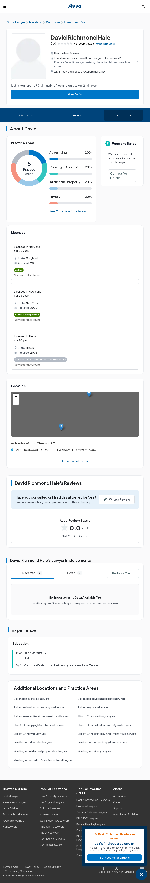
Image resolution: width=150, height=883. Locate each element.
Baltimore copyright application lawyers (101, 698)
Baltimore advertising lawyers (31, 698)
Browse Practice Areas (16, 814)
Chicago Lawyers (50, 808)
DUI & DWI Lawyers (87, 818)
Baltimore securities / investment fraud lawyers (42, 716)
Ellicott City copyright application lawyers (39, 725)
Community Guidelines (18, 871)
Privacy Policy (31, 866)
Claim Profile (75, 94)
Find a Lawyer (11, 796)
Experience (123, 115)
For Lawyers (10, 826)
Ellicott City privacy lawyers (30, 733)
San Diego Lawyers (51, 844)
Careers (118, 802)
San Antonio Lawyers (52, 838)
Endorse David (122, 573)
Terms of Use (10, 866)
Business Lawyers (86, 806)
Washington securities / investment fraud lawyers (43, 760)
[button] (89, 394)
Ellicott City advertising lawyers (96, 716)
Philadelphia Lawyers (52, 826)
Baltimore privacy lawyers (93, 707)
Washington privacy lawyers (94, 751)
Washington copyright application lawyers (103, 742)
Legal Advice (10, 808)
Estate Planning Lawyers (90, 824)
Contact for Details (118, 175)
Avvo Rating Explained (126, 814)
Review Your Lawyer (14, 802)
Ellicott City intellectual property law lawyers (104, 725)
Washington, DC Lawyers (55, 820)
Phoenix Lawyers (50, 832)
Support (118, 808)
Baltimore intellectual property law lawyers (39, 707)
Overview (26, 115)
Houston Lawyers (50, 814)
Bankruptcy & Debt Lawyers (93, 799)
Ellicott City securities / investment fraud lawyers (107, 733)
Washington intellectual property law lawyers (40, 751)
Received (31, 573)
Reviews (75, 115)
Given (73, 573)
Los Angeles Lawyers (52, 802)
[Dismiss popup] (141, 874)
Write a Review (105, 43)
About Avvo (120, 796)
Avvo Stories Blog (13, 820)
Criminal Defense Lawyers (91, 812)
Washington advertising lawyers (33, 742)
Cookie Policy (52, 866)
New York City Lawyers (53, 796)
